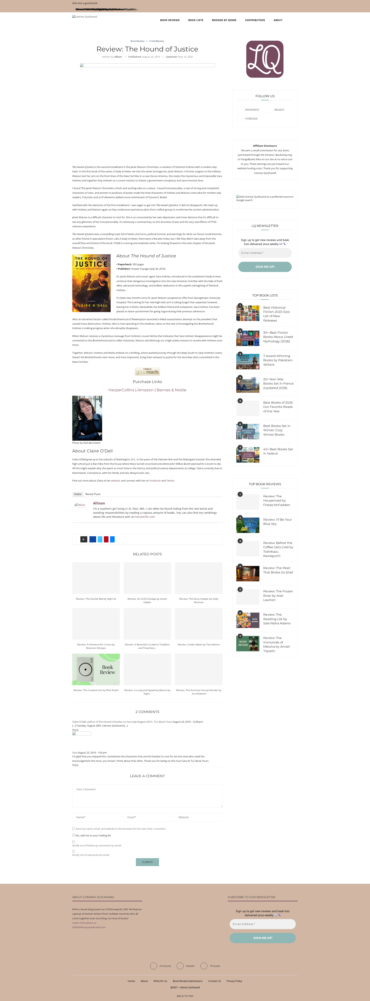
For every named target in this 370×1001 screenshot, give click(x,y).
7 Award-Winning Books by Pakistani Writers (277, 360)
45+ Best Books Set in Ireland (278, 451)
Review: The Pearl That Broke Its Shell (278, 570)
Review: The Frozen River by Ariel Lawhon (278, 595)
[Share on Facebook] (92, 539)
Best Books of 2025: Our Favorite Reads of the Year (278, 407)
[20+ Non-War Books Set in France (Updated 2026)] (247, 385)
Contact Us (214, 981)
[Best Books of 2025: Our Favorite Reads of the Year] (247, 408)
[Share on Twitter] (100, 539)
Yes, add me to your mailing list (93, 835)
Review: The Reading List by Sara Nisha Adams (277, 619)
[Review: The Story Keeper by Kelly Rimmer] (199, 578)
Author (78, 494)
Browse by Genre (224, 20)
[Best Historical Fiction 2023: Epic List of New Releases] (247, 313)
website (115, 480)
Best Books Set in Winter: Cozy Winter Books (276, 430)
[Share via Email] (112, 539)
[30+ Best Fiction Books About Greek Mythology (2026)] (247, 338)
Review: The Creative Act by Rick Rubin (96, 690)
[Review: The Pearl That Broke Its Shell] (247, 573)
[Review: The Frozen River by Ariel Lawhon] (247, 597)
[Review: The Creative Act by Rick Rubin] (96, 669)
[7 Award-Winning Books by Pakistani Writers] (247, 361)
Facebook (155, 480)
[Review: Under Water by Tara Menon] (199, 624)
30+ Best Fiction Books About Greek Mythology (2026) (278, 337)
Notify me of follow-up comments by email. (97, 845)
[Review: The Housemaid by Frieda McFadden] (247, 502)
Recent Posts (93, 494)
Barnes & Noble (171, 390)
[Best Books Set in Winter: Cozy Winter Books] (247, 431)
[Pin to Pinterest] (106, 539)
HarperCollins (121, 390)
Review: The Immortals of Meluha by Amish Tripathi (276, 644)
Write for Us (160, 981)
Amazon (145, 390)
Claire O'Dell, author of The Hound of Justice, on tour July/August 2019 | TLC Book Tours (122, 721)
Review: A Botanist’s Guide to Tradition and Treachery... (107, 9)
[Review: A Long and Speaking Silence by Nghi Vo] (147, 669)
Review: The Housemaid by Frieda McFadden (276, 500)
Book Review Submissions (188, 981)
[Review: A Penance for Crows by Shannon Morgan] (96, 624)
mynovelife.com (145, 517)
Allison (118, 56)
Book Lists (195, 20)
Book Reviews (170, 20)
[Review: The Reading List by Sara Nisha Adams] (247, 620)
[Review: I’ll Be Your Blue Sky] (247, 525)
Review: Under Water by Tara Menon (199, 644)
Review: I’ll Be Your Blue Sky (277, 522)
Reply (75, 730)
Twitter (170, 480)
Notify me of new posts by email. (91, 855)
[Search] (296, 20)
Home (131, 981)
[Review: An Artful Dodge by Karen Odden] (147, 578)
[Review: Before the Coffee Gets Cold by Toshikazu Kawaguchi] (247, 548)
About (278, 20)
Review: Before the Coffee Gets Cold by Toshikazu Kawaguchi (278, 549)
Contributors (255, 20)
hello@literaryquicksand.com (89, 927)
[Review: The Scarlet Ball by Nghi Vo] (96, 578)
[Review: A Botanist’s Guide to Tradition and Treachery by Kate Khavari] (147, 624)
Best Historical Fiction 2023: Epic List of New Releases (276, 314)
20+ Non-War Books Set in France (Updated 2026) (278, 383)
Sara (74, 752)
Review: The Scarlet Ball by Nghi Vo (96, 598)
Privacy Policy (234, 981)
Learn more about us (84, 922)
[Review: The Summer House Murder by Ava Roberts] (199, 669)
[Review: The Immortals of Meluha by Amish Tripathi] (247, 643)
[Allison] (80, 505)
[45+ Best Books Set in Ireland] (247, 455)
